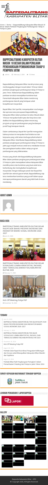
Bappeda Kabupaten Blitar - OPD (24, 479)
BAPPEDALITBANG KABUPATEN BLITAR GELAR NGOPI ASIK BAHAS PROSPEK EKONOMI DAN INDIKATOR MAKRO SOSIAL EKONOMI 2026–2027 (23, 229)
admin (7, 74)
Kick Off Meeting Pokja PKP (15, 300)
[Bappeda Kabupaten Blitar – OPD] (24, 10)
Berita (9, 25)
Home (2, 25)
